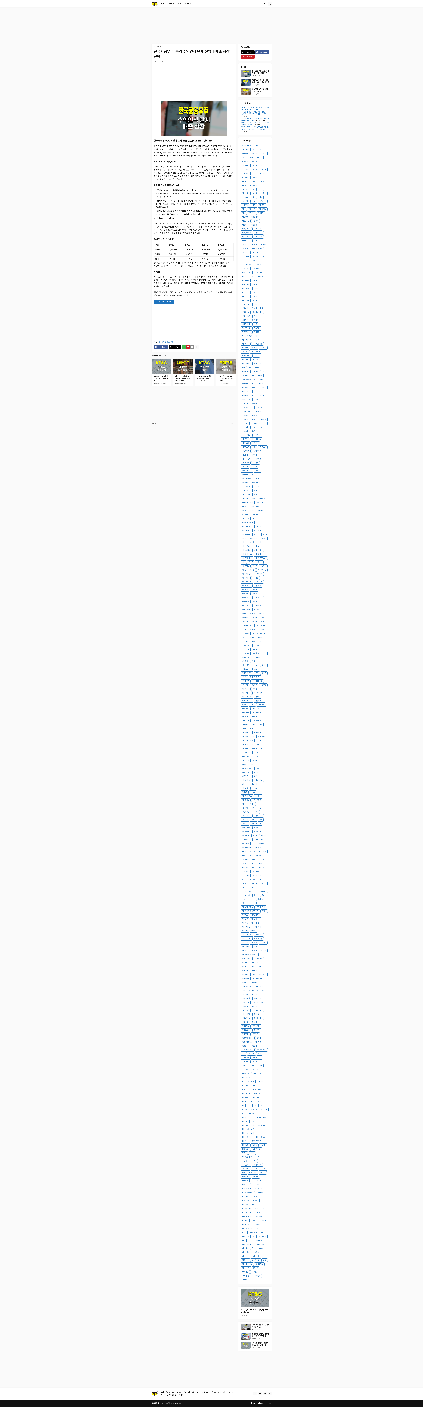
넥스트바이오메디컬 (248, 189)
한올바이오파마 (257, 978)
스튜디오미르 (246, 490)
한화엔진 (245, 1006)
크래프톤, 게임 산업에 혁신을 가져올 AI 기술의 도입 (226, 378)
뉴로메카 (245, 205)
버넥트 (257, 368)
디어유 (244, 276)
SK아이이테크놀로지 (258, 1248)
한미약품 (245, 966)
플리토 (244, 903)
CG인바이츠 (246, 1077)
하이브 (253, 931)
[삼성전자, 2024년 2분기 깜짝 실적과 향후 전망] (246, 1336)
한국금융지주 (258, 939)
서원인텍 (255, 443)
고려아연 (263, 153)
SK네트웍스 (260, 1240)
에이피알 (254, 590)
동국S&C (263, 245)
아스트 (244, 542)
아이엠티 (258, 554)
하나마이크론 (255, 923)
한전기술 (245, 982)
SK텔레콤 (245, 1260)
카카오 (244, 784)
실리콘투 (245, 510)
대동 (243, 209)
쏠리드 (255, 518)
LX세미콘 (257, 1212)
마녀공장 (256, 332)
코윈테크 (263, 836)
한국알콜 (263, 943)
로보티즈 (255, 300)
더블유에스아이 (247, 233)
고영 (243, 157)
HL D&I (254, 1145)
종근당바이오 (246, 752)
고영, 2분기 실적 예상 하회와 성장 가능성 (260, 1326)
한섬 (259, 966)
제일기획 (245, 744)
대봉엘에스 (262, 209)
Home (253, 1403)
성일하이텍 (245, 451)
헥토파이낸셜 (246, 1014)
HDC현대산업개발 (255, 1141)
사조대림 (262, 395)
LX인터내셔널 (246, 1216)
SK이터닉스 (246, 1256)
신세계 (253, 498)
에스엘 (244, 570)
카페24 (244, 792)
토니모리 (245, 859)
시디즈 (256, 490)
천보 (255, 776)
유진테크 (254, 685)
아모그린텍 (257, 530)
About (260, 1403)
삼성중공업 (254, 415)
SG (254, 1236)
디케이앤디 (245, 284)
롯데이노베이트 (257, 312)
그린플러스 (245, 165)
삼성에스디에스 (247, 411)
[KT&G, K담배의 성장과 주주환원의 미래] (204, 366)
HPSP (252, 1153)
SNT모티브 (259, 1264)
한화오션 (254, 1006)
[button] (265, 4)
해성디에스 (245, 1010)
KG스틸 (262, 1173)
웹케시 (264, 665)
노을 (252, 197)
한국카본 (254, 951)
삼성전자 (245, 415)
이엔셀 (244, 705)
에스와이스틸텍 (247, 574)
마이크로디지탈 (247, 336)
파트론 (244, 879)
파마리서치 (256, 871)
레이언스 (255, 296)
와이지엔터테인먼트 (257, 641)
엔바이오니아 (246, 605)
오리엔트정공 (261, 625)
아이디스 (262, 542)
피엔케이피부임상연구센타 (250, 911)
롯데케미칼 (254, 320)
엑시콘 (255, 602)
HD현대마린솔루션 (248, 1125)
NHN (264, 1220)
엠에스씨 (245, 617)
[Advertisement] (212, 25)
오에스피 (262, 629)
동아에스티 (245, 253)
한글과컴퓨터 (258, 958)
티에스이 (245, 867)
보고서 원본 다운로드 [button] (165, 302)
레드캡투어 (245, 296)
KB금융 (254, 1169)
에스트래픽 (258, 574)
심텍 (252, 510)
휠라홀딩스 (256, 1062)
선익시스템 (262, 447)
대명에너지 (252, 209)
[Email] (192, 347)
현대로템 (245, 1022)
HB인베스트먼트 (247, 1117)
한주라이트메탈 (247, 986)
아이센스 (258, 546)
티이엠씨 (262, 867)
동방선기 (245, 249)
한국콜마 (263, 951)
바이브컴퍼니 (246, 364)
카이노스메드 (258, 780)
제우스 (244, 728)
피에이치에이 (261, 907)
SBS (262, 1232)
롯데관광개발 (246, 304)
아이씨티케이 (246, 550)
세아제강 (258, 459)
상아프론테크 (246, 435)
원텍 (253, 661)
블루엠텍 (245, 383)
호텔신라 (254, 1046)
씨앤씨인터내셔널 (247, 522)
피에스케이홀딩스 (247, 907)
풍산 (263, 895)
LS (253, 1204)
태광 (243, 855)
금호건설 (254, 169)
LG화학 (255, 1200)
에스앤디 (263, 566)
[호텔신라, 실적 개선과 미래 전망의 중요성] (246, 91)
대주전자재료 (255, 217)
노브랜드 (245, 197)
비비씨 (261, 383)
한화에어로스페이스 (259, 1002)
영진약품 (254, 621)
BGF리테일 (245, 1074)
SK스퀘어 (245, 1248)
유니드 (264, 673)
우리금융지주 (246, 645)
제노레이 (245, 724)
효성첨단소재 (257, 1058)
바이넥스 (255, 360)
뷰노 (252, 375)
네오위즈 (245, 181)
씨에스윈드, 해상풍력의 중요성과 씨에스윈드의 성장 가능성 (182, 378)
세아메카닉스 (255, 455)
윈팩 (256, 673)
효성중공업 (245, 1058)
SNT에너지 (245, 1268)
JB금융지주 (245, 1161)
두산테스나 (258, 264)
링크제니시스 (246, 332)
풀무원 (256, 895)
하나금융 (245, 919)
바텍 (243, 368)
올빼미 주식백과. (163, 1403)
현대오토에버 (246, 1030)
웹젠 (256, 665)
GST (243, 1113)
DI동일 (244, 1101)
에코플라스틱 (258, 598)
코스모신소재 (246, 828)
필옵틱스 (245, 915)
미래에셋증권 (246, 356)
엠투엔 (263, 617)
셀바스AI (245, 467)
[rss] (270, 1393)
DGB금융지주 (256, 1097)
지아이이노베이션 (247, 768)
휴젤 (260, 1066)
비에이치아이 (246, 391)
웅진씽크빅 (256, 653)
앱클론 (255, 566)
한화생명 (254, 994)
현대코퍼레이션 (247, 1042)
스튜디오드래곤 (258, 487)
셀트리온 (254, 467)
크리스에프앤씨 (247, 847)
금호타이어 (245, 173)
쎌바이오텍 (245, 518)
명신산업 (245, 348)
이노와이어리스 (258, 693)
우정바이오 (256, 649)
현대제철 (255, 1034)
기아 (254, 173)
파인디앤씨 (245, 875)
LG (258, 1185)
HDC (244, 1141)
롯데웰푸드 (245, 312)
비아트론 (254, 387)
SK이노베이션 (259, 1252)
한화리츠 (245, 994)
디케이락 (255, 280)
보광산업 (255, 371)
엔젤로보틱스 (246, 609)
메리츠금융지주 (257, 344)
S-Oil (244, 1232)
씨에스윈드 (260, 526)
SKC (264, 1260)
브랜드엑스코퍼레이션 (249, 379)
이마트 (257, 697)
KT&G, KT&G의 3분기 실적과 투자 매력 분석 (161, 378)
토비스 (253, 859)
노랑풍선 (263, 193)
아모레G (256, 534)
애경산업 (259, 562)
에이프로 (245, 590)
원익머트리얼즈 (247, 657)
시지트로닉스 (246, 494)
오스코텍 (252, 629)
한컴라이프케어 (253, 990)
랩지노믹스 (256, 292)
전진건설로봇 (257, 721)
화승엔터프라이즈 (247, 1050)
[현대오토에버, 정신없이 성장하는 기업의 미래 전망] (246, 73)
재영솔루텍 (245, 721)
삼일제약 (262, 427)
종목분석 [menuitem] (171, 4)
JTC (254, 1161)
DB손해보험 (257, 1093)
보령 (263, 371)
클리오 (244, 851)
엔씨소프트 (257, 605)
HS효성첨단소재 (247, 1157)
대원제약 (245, 217)
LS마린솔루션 (259, 1208)
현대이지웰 (245, 1034)
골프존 (251, 157)
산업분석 (256, 399)
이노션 (255, 689)
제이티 (259, 740)
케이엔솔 (258, 796)
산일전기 (245, 403)
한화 (263, 990)
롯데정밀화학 (246, 316)
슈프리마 (245, 483)
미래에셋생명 (256, 352)
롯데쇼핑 (245, 308)
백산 (250, 368)
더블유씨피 (257, 229)
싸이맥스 (260, 510)
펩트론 (244, 887)
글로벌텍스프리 (257, 165)
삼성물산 (254, 403)
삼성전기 (258, 411)
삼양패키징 (245, 427)
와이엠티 (245, 641)
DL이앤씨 (259, 1101)
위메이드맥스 (255, 669)
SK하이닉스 (255, 1260)
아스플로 (252, 542)
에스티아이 (245, 578)
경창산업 (254, 153)
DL (251, 1101)
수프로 (257, 479)
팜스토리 (252, 879)
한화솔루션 (257, 998)
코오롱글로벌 (246, 832)
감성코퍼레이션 (247, 145)
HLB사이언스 (256, 1149)
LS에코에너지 (246, 1212)
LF (253, 1185)
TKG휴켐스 (256, 1276)
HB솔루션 (252, 1113)
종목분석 (159, 47)
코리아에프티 (258, 816)
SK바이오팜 (260, 1244)
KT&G (259, 1181)
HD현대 (244, 1121)
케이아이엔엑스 (247, 796)
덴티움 (256, 241)
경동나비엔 (245, 149)
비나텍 (253, 383)
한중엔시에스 (259, 986)
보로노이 (245, 375)
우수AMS (257, 645)
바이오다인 (257, 364)
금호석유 (263, 169)
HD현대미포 (261, 1125)
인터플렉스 (245, 713)
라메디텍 (256, 288)
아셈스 (264, 538)
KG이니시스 (246, 1177)
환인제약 (251, 1054)
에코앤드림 (256, 594)
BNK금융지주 (257, 1074)
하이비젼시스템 (247, 935)
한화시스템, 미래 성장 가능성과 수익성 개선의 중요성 (260, 81)
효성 (259, 1054)
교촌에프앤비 (255, 161)
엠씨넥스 (252, 613)
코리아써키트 (246, 816)
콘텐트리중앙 (246, 839)
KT (253, 1181)
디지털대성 (245, 280)
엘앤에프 (256, 609)
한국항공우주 (169, 342)
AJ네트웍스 (245, 1070)
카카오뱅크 (245, 788)
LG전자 (254, 1196)
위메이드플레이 (247, 673)
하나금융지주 (255, 919)
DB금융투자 (246, 1093)
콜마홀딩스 (245, 843)
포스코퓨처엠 (246, 895)
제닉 (260, 724)
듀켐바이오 (256, 268)
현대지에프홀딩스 (247, 1038)
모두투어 (263, 348)
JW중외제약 (257, 1165)
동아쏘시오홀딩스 (256, 249)
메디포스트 (245, 344)
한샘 (252, 966)
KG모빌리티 (253, 1173)
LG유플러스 (259, 1192)
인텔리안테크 (257, 713)
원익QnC (245, 661)
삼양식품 (263, 423)
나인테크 (255, 177)
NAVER (244, 1220)
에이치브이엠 (246, 586)
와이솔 (252, 637)
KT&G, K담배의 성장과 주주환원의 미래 (204, 377)
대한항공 (254, 225)
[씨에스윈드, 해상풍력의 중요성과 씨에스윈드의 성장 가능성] (183, 366)
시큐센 (256, 494)
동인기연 (255, 256)
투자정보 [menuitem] (179, 4)
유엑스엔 (245, 685)
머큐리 (257, 336)
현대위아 (256, 1030)
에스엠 (252, 570)
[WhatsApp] (184, 347)
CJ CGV (260, 1081)
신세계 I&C (262, 498)
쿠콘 (254, 843)
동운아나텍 (245, 256)
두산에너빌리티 (247, 264)
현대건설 (256, 1014)
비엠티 (256, 391)
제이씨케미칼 (246, 732)
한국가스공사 (246, 939)
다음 (154, 423)
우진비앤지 (245, 653)
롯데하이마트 (246, 324)
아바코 (244, 538)
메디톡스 (258, 340)
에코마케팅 (245, 594)
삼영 (254, 427)
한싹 (254, 974)
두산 (263, 256)
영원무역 (245, 621)
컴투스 (253, 792)
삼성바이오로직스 (247, 407)
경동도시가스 (257, 149)
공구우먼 (259, 157)
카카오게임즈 (254, 784)
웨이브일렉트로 (247, 665)
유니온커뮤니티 (254, 677)
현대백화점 (256, 1026)
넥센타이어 (253, 185)
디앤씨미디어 (258, 272)
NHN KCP (245, 1224)
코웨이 (255, 836)
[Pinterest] (188, 347)
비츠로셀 (245, 395)
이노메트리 (245, 689)
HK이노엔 (245, 1145)
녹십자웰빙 (245, 201)
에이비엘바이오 (247, 582)
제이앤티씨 (257, 732)
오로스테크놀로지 (247, 625)
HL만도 (263, 1145)
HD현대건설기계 (256, 1121)
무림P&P (245, 352)
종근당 (263, 748)
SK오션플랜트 (246, 1252)
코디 (256, 812)
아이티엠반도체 (247, 558)
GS (262, 1105)
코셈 (260, 820)
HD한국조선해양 (261, 1117)
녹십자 (260, 197)
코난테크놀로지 (247, 812)
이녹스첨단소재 (247, 697)
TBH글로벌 (245, 1276)
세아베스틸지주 (247, 459)
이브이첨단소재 (247, 701)
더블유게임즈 (246, 229)
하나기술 (245, 923)
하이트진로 (258, 935)
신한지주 (245, 506)
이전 (232, 423)
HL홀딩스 (245, 1149)
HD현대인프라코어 (248, 1133)
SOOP (255, 1268)
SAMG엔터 (253, 1232)
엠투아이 (254, 617)
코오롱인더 (257, 832)
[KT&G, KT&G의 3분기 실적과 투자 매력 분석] (161, 366)
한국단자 (245, 943)
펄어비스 (245, 883)
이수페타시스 (259, 701)
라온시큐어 (245, 292)
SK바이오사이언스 (247, 1244)
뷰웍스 (260, 375)
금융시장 (245, 169)
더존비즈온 (258, 233)
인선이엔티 (245, 709)
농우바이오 (262, 201)
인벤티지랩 (261, 705)
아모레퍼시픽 (246, 534)
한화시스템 (245, 1002)
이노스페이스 (246, 693)
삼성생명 (259, 407)
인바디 (252, 705)
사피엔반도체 (246, 399)
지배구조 (254, 764)
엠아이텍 (262, 613)
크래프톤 (262, 843)
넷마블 (255, 193)
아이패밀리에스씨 (260, 558)
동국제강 (245, 245)
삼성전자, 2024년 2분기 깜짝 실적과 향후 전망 (260, 1335)
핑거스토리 (254, 915)
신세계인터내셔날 (247, 502)
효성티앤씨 (245, 1062)
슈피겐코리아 (255, 483)
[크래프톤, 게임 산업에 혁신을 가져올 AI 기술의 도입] (226, 366)
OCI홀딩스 (256, 1224)
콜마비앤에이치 (258, 839)
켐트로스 (262, 808)
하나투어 (258, 927)
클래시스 (258, 847)
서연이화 (245, 439)
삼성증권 (245, 419)
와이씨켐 (260, 637)
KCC (243, 1173)
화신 (243, 1054)
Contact (268, 1403)
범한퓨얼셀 (245, 371)
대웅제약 (260, 213)
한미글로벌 (254, 962)
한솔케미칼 (245, 974)
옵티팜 (244, 637)
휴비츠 (253, 1066)
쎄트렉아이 (254, 514)
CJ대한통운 (255, 1085)
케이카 (244, 804)
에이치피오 (257, 586)
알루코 (251, 562)
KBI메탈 (263, 1169)
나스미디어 (245, 177)
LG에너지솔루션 (247, 1192)
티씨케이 (252, 863)
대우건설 (251, 213)
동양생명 (255, 253)
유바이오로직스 (257, 681)
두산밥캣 (254, 260)
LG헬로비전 (246, 1200)
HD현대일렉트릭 (247, 1137)
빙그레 (253, 395)
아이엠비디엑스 (247, 554)
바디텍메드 (245, 360)
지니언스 (245, 764)
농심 (254, 201)
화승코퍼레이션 (261, 1050)
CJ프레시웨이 (257, 1089)
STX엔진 (255, 1272)
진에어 (256, 772)
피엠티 (264, 911)
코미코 (253, 820)
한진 (243, 990)
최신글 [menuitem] (187, 4)
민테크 (256, 356)
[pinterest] (265, 1393)
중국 (256, 756)
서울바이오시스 (256, 439)
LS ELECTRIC (247, 1208)
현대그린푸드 (246, 1018)
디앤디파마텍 (246, 272)
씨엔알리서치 (246, 530)
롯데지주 (256, 316)
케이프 (252, 804)
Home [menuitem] (163, 4)
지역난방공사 (246, 772)
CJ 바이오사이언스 (248, 1081)
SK (243, 1240)
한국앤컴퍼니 (246, 947)
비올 (263, 391)
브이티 (261, 379)
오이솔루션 (245, 633)
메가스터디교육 (247, 340)
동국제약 (254, 245)
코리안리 (245, 820)
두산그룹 (245, 260)
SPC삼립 (245, 1272)
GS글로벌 (254, 1109)
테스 (250, 855)
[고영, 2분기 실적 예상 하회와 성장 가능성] (246, 1327)
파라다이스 (245, 871)
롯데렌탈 (256, 304)
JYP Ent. (245, 1169)
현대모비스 (245, 1026)
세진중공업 (245, 463)
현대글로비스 (258, 1018)
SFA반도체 (245, 1236)
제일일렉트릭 (255, 744)
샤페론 (256, 435)
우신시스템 (245, 649)
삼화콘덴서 (254, 431)
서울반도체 (245, 443)
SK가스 (250, 1240)
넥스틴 (260, 189)
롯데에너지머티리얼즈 (258, 308)
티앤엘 (261, 863)
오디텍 (263, 621)
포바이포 (252, 887)
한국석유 (254, 943)
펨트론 (264, 883)
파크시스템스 (257, 875)
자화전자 (254, 717)
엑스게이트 (245, 602)
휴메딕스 (245, 1066)
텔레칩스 (258, 855)
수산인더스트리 (247, 479)
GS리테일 (264, 1109)
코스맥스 (245, 824)
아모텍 (265, 534)
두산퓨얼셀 (245, 268)
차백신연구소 (246, 776)
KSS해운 (245, 1181)
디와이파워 (260, 276)
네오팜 (263, 181)
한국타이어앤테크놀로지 (249, 955)
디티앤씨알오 (246, 288)
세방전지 (245, 455)
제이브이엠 (253, 728)
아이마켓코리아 (247, 546)
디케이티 (255, 284)
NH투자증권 (255, 1220)
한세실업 (245, 970)
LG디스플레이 (246, 1189)
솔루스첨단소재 (247, 471)
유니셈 (244, 677)
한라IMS (245, 962)
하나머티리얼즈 (247, 927)
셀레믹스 (255, 463)
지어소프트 (260, 768)
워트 (264, 653)
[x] (255, 1393)
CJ (255, 1077)
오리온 (244, 629)
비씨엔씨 (245, 387)
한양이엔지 (262, 974)
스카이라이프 (246, 487)
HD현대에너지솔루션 (248, 1129)
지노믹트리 (245, 760)
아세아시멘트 (254, 538)
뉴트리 (253, 205)
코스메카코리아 (256, 824)
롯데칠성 (245, 320)
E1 (243, 1105)
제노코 (253, 724)
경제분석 (245, 153)
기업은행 (262, 173)
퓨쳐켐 (244, 899)
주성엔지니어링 (247, 756)
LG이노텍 (245, 1196)
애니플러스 (245, 566)
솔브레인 (245, 475)
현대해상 (258, 1042)
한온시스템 (245, 978)
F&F (249, 1105)
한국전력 (256, 947)
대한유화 (255, 221)
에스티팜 (255, 578)
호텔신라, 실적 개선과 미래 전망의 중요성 (260, 90)
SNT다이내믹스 (247, 1264)
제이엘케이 (261, 736)
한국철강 (245, 951)
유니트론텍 (245, 681)
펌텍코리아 (254, 883)
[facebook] (260, 1393)
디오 (251, 276)
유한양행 (263, 685)
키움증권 (252, 851)
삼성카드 (254, 419)
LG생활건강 (258, 1189)
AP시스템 (256, 1070)
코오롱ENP (245, 836)
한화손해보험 (246, 998)
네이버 (244, 185)
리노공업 (256, 328)
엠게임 (244, 613)
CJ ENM (245, 1085)
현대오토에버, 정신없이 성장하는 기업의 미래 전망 (260, 72)
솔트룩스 (254, 475)
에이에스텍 (258, 582)
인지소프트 (256, 709)
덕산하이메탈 (258, 237)
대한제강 (245, 225)
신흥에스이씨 (255, 506)
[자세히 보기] (197, 347)
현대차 (259, 1038)
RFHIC (258, 1228)
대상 (243, 213)
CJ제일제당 (246, 1089)
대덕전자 (262, 205)
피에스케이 (253, 903)
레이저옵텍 (245, 300)
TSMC (244, 1280)
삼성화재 (263, 419)
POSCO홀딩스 (247, 1228)
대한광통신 (245, 221)
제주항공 (245, 748)
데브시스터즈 (246, 241)
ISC (257, 1157)
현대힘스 (245, 1046)
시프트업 (245, 498)
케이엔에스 (245, 800)
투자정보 (262, 859)
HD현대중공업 (260, 1137)
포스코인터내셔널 (260, 891)
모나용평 (254, 348)
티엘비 (253, 867)
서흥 (254, 447)
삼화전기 (245, 431)
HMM (244, 1153)
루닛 (255, 324)
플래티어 (260, 899)
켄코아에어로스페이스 (249, 808)
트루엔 (244, 863)
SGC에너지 (262, 1236)
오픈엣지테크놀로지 (259, 633)
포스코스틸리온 (247, 891)
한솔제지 (254, 970)
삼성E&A (245, 423)
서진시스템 (245, 447)
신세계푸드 (260, 502)
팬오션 (261, 879)
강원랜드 (258, 145)
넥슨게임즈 (245, 193)
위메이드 (245, 669)
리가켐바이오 (246, 328)
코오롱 (256, 828)
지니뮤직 (255, 760)
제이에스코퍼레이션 (248, 736)
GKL (255, 1105)
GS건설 (244, 1109)
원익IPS (257, 657)
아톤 (243, 562)
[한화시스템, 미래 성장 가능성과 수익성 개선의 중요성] (246, 82)
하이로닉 (245, 931)
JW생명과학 (246, 1165)
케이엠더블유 (257, 800)
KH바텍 (255, 1177)
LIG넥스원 (245, 1204)
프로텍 (252, 899)
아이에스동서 (258, 550)
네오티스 (254, 181)
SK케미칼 (256, 1256)
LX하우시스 (258, 1216)
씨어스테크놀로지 (247, 526)
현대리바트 (254, 1022)
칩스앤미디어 (246, 780)
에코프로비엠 (246, 598)
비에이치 (263, 387)
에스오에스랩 (262, 570)
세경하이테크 (257, 451)
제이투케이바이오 (247, 740)
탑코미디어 (262, 851)
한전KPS (254, 982)
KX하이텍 (245, 1185)
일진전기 (245, 717)
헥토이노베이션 (257, 1010)
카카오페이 (256, 788)
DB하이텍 (245, 1097)
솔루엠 (257, 471)
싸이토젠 (245, 514)
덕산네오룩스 (246, 237)
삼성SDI (254, 423)
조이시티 (254, 748)
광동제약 (245, 161)
